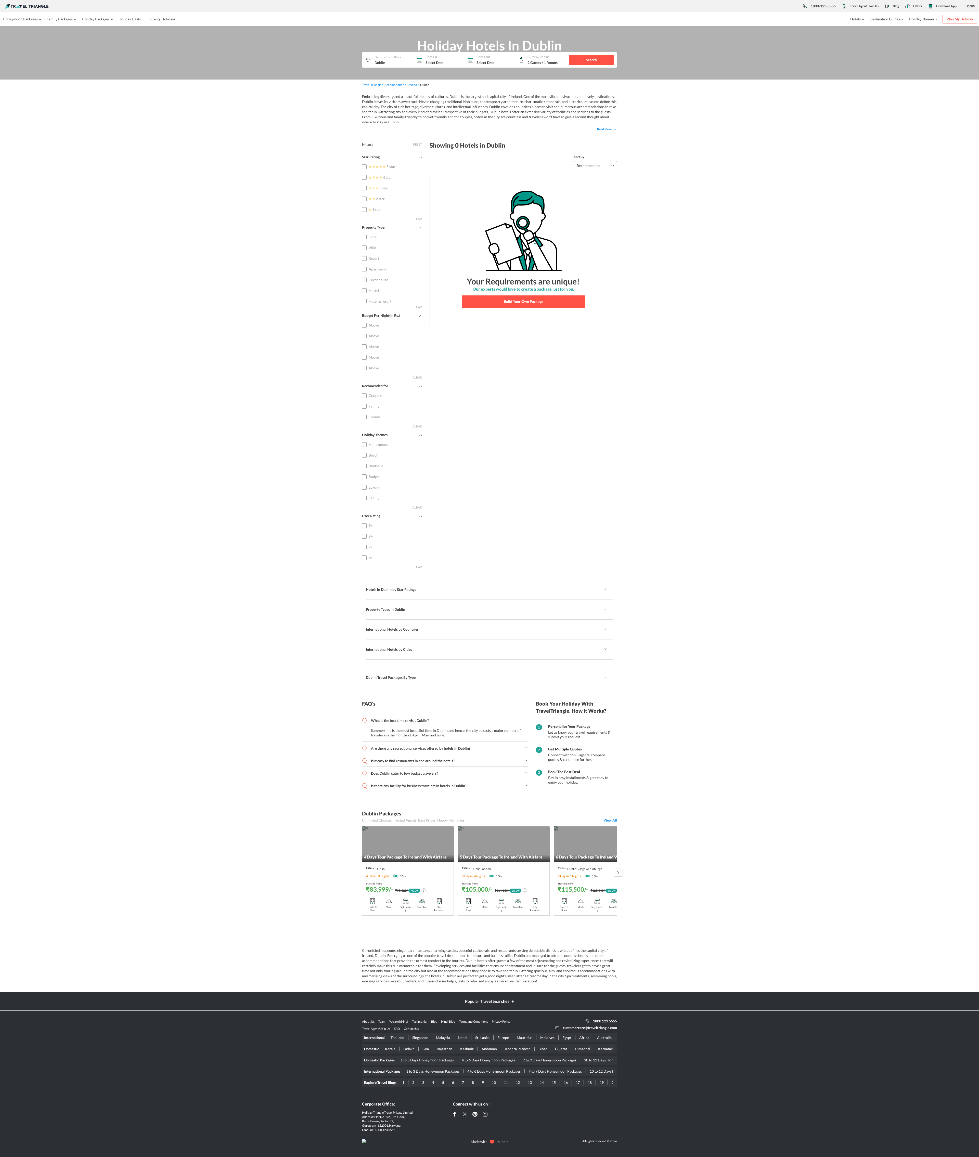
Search (591, 60)
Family (374, 406)
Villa (372, 247)
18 (590, 1082)
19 (602, 1082)
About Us (368, 1021)
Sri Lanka (482, 1037)
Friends (375, 417)
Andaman (489, 1049)
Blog (896, 6)
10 (494, 1082)
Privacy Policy (501, 1021)
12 (518, 1082)
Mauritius (524, 1037)
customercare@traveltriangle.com (590, 1027)
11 (506, 1082)
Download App (946, 6)
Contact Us (411, 1029)
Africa (584, 1037)
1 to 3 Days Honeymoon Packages (427, 1060)
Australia (604, 1037)
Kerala (390, 1049)
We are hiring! (398, 1021)
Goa (425, 1049)
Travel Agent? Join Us (864, 6)
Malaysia (443, 1037)
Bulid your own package (523, 301)
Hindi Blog (448, 1021)
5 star (391, 166)
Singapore (420, 1037)
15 (554, 1082)
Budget (374, 476)
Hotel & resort (380, 301)
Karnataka (606, 1049)
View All (610, 820)
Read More (604, 129)
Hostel (374, 290)
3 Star (403, 876)
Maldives (547, 1037)
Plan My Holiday (960, 19)
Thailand (397, 1037)
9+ (371, 525)
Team (381, 1021)
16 (566, 1082)
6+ (371, 557)
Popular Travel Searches (487, 1001)
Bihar (542, 1049)
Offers (917, 6)
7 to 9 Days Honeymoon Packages (549, 1060)
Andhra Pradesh (518, 1049)
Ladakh (409, 1049)
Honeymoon (378, 444)
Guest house (378, 280)
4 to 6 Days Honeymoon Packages (488, 1060)
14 (542, 1082)
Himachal (582, 1049)
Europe (503, 1037)
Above (374, 325)
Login (970, 6)
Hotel (373, 237)
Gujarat (561, 1049)
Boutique (376, 466)
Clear (417, 219)
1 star (376, 209)
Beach (373, 455)
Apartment (377, 269)
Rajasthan (444, 1049)
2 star (380, 199)
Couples (375, 395)
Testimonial (419, 1021)
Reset (417, 144)
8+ (371, 536)
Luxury (374, 487)
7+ (371, 547)
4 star (387, 177)
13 (530, 1082)
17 (578, 1082)
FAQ (397, 1029)
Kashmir (467, 1049)
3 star (383, 188)
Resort (374, 258)
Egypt (566, 1037)
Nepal (462, 1037)
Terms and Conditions (473, 1021)
